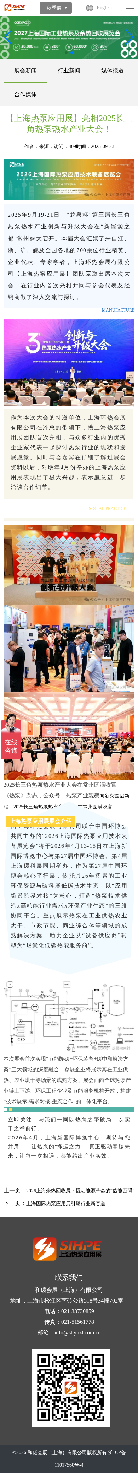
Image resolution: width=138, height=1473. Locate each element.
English (104, 7)
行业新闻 (69, 70)
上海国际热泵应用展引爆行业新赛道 (65, 1203)
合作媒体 (25, 94)
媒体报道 (112, 70)
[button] (129, 37)
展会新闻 (25, 70)
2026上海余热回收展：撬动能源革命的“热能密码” (80, 1190)
